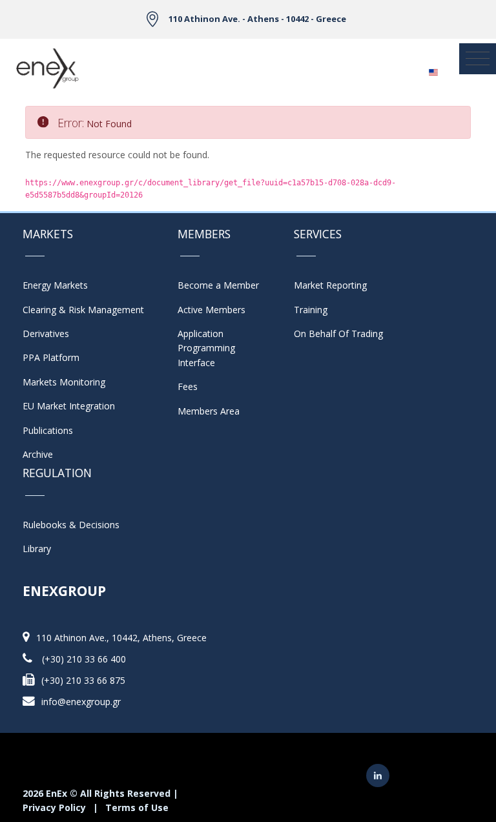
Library (37, 548)
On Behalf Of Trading (338, 333)
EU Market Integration (69, 406)
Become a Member (218, 285)
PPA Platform (51, 357)
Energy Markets (55, 285)
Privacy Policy (54, 807)
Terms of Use (137, 807)
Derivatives (46, 333)
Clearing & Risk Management (83, 309)
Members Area (209, 411)
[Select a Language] (433, 68)
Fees (188, 386)
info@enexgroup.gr (81, 701)
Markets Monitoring (64, 382)
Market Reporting (330, 285)
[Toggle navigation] (477, 58)
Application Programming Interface (213, 348)
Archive (38, 454)
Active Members (211, 309)
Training (310, 309)
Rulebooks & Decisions (71, 525)
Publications (48, 430)
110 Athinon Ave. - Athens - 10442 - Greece (257, 19)
